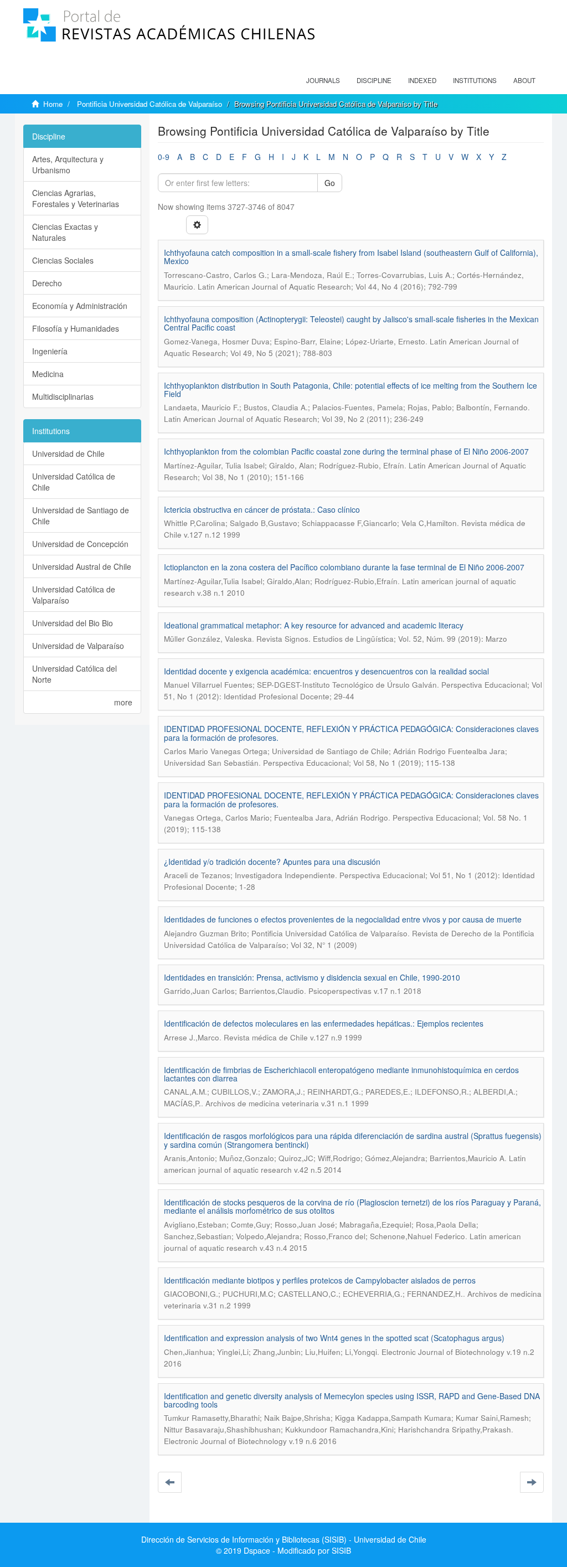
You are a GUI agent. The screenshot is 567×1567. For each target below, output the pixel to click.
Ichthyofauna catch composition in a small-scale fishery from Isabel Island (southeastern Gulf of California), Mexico (351, 256)
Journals (323, 80)
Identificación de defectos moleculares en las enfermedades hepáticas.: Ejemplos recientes (323, 1023)
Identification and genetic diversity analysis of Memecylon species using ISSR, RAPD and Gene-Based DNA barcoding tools (352, 1400)
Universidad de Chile (68, 453)
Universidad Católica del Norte (74, 674)
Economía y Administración (79, 305)
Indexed (422, 80)
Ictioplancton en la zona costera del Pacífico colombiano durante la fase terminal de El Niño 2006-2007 (344, 567)
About (524, 80)
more (123, 702)
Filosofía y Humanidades (75, 328)
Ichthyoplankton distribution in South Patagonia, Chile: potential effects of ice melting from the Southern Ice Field (350, 389)
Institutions (475, 80)
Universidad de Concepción (80, 543)
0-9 (163, 156)
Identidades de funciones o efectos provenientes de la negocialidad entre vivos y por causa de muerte (343, 919)
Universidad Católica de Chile (73, 482)
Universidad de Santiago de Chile (80, 515)
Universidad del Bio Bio (72, 622)
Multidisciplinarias (63, 396)
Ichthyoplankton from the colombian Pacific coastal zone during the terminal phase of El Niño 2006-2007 (346, 451)
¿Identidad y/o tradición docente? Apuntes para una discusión (272, 861)
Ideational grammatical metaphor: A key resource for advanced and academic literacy (313, 625)
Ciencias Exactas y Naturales (65, 232)
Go (329, 182)
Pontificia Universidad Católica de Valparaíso (149, 104)
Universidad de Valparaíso (78, 645)
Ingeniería (50, 351)
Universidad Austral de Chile (81, 566)
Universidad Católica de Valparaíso (73, 595)
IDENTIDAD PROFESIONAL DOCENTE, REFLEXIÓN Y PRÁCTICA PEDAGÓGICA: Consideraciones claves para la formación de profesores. (351, 733)
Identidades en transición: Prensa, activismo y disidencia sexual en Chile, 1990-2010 (312, 977)
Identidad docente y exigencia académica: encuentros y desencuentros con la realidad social (326, 671)
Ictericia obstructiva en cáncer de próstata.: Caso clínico (262, 509)
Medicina (48, 373)
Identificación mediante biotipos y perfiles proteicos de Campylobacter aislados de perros (320, 1280)
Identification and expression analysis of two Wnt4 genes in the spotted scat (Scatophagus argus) (334, 1337)
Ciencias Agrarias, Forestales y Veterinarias (75, 198)
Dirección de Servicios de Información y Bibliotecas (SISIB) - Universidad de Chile (283, 1539)
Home (53, 104)
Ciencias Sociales (63, 260)
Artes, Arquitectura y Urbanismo (68, 164)
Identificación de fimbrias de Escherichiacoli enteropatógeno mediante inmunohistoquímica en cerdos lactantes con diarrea (341, 1074)
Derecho (47, 282)
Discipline (374, 80)
